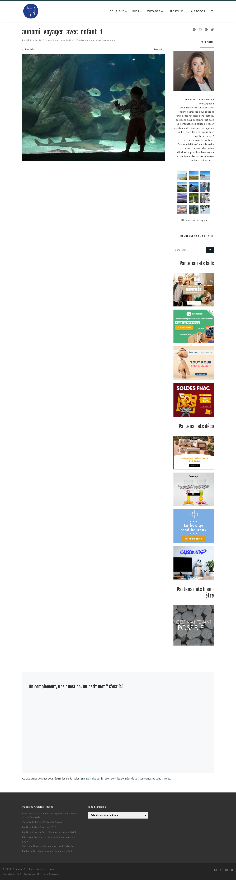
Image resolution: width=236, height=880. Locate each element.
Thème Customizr (50, 874)
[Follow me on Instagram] (200, 29)
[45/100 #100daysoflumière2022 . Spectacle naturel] (182, 187)
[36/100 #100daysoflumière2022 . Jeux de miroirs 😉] (194, 209)
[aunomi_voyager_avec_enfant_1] (93, 107)
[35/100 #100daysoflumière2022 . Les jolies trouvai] (205, 198)
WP (19, 874)
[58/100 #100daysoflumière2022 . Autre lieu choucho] (205, 209)
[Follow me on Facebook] (194, 29)
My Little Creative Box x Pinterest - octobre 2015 (49, 832)
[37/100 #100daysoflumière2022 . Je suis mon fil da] (182, 175)
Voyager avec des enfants (100, 40)
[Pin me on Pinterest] (206, 29)
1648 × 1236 (72, 40)
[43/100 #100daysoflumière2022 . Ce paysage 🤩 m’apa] (205, 175)
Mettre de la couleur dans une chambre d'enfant (47, 851)
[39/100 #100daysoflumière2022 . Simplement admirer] (182, 198)
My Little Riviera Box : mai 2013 (39, 827)
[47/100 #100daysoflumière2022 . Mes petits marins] (194, 187)
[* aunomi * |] (30, 11)
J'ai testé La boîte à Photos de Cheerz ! (43, 822)
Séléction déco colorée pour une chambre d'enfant (48, 846)
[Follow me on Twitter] (212, 29)
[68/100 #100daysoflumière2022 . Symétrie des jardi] (194, 198)
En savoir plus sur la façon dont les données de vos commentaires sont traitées (125, 778)
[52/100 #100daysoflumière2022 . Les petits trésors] (182, 209)
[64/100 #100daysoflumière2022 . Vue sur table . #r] (205, 187)
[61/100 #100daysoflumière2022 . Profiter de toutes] (194, 175)
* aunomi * (19, 869)
